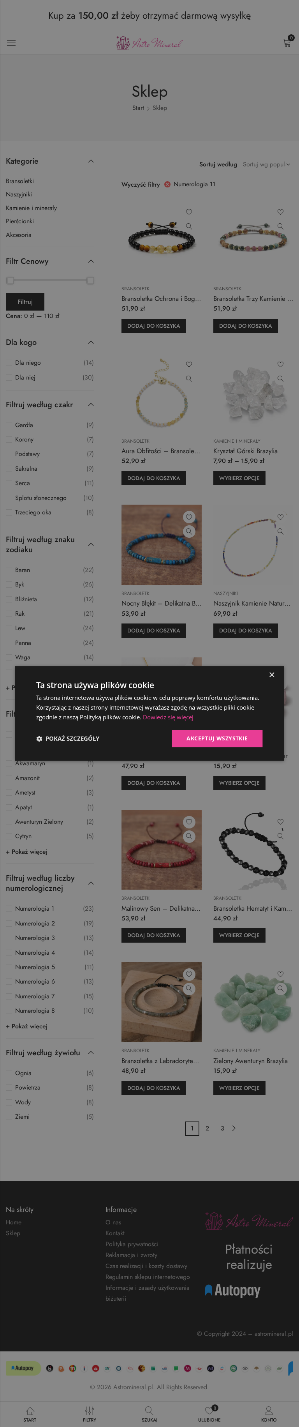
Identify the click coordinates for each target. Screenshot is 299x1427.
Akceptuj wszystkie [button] (217, 738)
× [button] (271, 675)
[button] (67, 738)
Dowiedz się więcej (168, 717)
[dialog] (149, 713)
